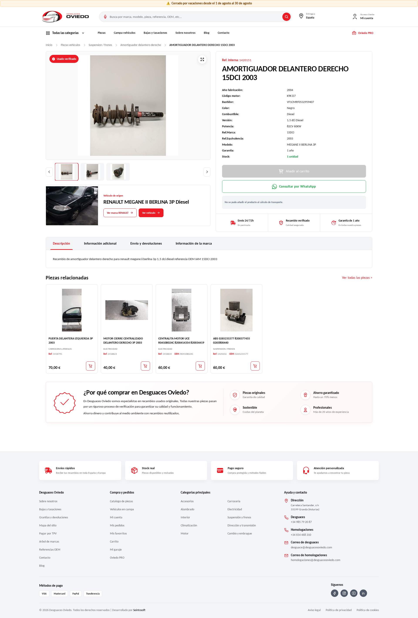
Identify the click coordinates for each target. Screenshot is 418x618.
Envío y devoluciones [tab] (146, 243)
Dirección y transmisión (242, 525)
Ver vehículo (148, 212)
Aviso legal (314, 610)
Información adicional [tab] (100, 243)
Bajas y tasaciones (155, 33)
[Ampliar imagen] (202, 59)
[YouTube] (353, 593)
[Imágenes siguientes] (207, 171)
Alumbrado (187, 509)
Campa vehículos (124, 33)
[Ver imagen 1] (66, 172)
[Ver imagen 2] (92, 172)
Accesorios (187, 501)
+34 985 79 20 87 (301, 522)
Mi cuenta (116, 517)
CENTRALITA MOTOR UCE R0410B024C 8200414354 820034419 (181, 340)
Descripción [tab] (61, 243)
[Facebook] (334, 593)
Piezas (102, 33)
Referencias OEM (49, 549)
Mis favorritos (118, 533)
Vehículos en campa (122, 509)
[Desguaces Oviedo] (66, 17)
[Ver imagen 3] (118, 172)
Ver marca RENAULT (117, 212)
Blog (206, 33)
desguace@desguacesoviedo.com (311, 547)
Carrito (114, 541)
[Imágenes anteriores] (49, 171)
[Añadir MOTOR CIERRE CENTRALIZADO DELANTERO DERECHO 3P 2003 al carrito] (145, 366)
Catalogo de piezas (121, 501)
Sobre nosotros (185, 33)
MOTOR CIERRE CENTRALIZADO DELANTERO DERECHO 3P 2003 (123, 340)
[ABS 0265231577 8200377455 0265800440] (236, 310)
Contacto (223, 33)
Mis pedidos (117, 525)
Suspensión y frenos (239, 517)
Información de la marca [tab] (194, 243)
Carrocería (234, 501)
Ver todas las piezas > (357, 278)
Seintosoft (139, 610)
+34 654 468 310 (301, 535)
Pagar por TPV (48, 533)
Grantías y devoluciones (53, 517)
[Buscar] (286, 17)
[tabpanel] (209, 259)
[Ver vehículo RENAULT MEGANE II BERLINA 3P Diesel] (72, 205)
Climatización (189, 525)
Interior (185, 517)
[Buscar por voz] (105, 16)
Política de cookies (368, 610)
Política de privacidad (339, 610)
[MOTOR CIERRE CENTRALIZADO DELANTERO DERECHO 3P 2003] (126, 310)
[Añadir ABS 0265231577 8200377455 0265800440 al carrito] (255, 366)
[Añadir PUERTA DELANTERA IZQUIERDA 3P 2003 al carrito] (90, 366)
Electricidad (235, 509)
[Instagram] (344, 593)
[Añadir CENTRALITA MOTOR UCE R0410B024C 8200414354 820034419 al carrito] (200, 366)
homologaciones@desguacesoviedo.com (315, 560)
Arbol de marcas (49, 541)
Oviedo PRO (117, 557)
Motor (185, 533)
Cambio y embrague (240, 533)
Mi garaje (116, 549)
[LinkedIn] (363, 593)
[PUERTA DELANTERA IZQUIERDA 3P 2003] (71, 310)
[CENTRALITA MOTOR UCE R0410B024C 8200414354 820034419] (181, 310)
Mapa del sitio (47, 525)
